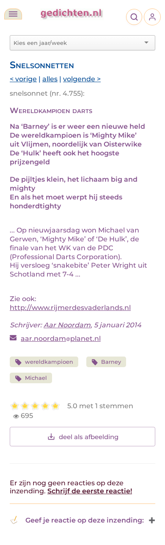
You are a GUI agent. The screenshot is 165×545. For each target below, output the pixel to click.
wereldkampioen (49, 362)
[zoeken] (134, 17)
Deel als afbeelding (88, 437)
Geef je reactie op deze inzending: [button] (84, 520)
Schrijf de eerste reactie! (89, 491)
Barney (111, 362)
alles (50, 79)
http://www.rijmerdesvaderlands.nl (70, 308)
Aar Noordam (67, 325)
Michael (36, 378)
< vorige (23, 79)
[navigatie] (13, 13)
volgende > (82, 79)
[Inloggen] (152, 16)
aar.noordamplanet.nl (61, 339)
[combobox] (77, 43)
